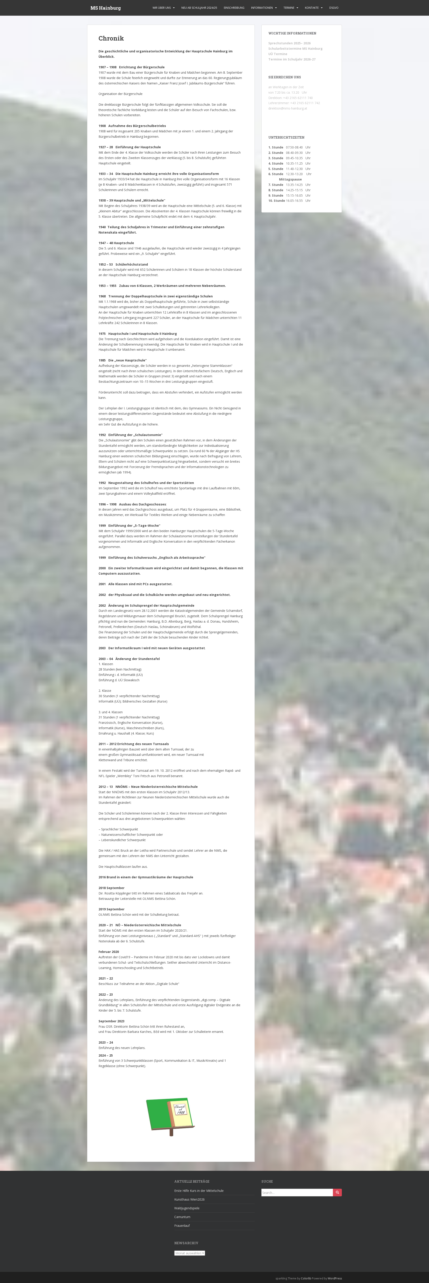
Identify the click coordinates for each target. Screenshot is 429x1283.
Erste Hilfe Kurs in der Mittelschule (199, 1190)
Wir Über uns (162, 8)
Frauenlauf (182, 1225)
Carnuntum (182, 1217)
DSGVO (334, 8)
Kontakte (312, 8)
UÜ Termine (277, 54)
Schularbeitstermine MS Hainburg (295, 48)
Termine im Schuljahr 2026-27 (291, 59)
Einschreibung (234, 8)
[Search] (337, 1192)
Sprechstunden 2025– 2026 (289, 43)
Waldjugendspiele (187, 1208)
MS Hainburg (105, 8)
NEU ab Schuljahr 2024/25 (199, 8)
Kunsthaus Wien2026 (189, 1199)
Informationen (262, 8)
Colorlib (306, 1278)
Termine (289, 8)
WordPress (335, 1278)
